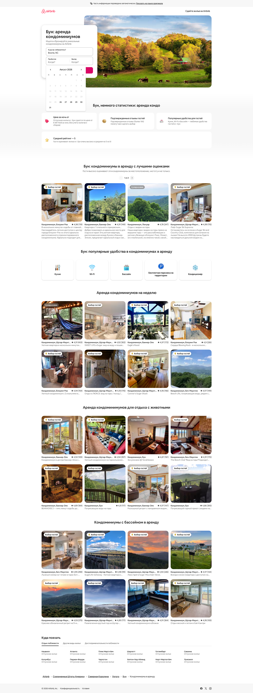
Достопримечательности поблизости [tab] (102, 643)
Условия (85, 688)
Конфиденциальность (70, 688)
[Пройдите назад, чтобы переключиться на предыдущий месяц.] (50, 69)
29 (76, 102)
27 (66, 102)
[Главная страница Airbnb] (48, 11)
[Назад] (121, 178)
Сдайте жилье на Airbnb (197, 11)
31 (50, 107)
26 (60, 102)
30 (81, 102)
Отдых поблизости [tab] (50, 643)
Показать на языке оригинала (149, 3)
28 (71, 102)
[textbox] (57, 62)
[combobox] (69, 52)
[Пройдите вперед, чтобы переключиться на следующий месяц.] (81, 69)
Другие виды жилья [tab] (72, 643)
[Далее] (132, 178)
